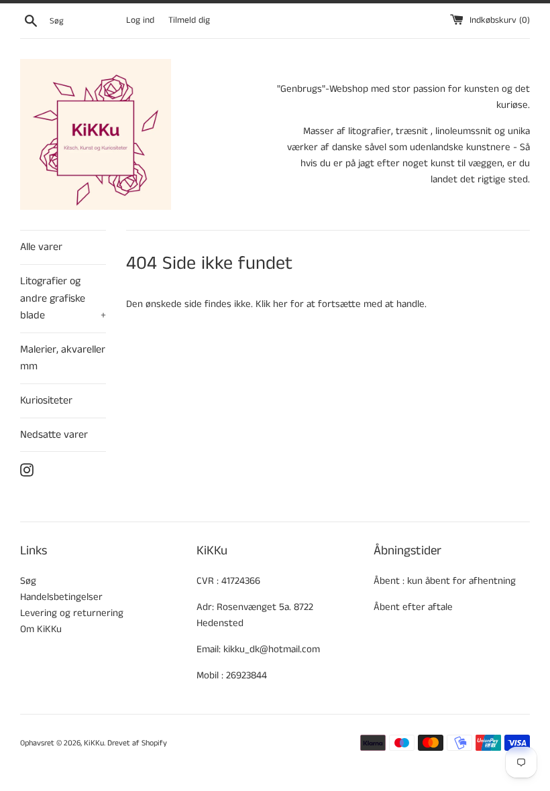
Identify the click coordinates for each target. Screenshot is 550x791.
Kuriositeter (46, 400)
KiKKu (94, 743)
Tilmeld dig (189, 20)
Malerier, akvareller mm (62, 358)
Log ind (140, 20)
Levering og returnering (71, 613)
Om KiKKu (41, 629)
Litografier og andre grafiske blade (63, 298)
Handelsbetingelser (61, 597)
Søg (28, 581)
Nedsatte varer (54, 434)
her (280, 304)
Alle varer (41, 247)
